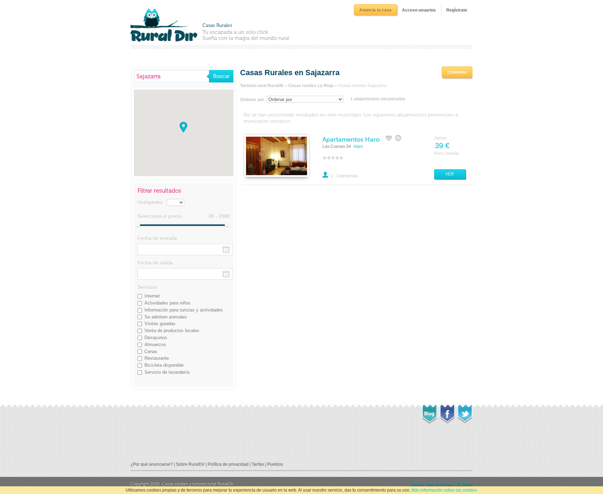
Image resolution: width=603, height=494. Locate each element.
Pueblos (275, 464)
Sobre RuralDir (190, 464)
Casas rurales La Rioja (311, 85)
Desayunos (155, 337)
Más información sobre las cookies (444, 490)
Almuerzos (155, 344)
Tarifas (258, 464)
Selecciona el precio (159, 216)
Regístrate (456, 10)
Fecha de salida (155, 262)
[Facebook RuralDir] (447, 412)
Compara (457, 72)
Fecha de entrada (157, 238)
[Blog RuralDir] (429, 412)
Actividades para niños (167, 303)
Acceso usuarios (419, 10)
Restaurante (156, 358)
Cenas (150, 351)
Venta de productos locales (171, 330)
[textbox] (171, 76)
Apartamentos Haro (351, 139)
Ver (449, 174)
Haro (358, 146)
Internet (152, 296)
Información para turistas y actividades (183, 310)
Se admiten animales (165, 317)
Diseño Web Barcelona (432, 484)
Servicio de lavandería (166, 372)
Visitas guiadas (160, 323)
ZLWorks (464, 484)
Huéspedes (150, 202)
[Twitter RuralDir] (464, 412)
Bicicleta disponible (164, 365)
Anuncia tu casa (375, 10)
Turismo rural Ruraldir (262, 85)
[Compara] (399, 138)
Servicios (147, 287)
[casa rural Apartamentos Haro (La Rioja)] (276, 155)
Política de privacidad (228, 464)
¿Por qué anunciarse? (152, 464)
